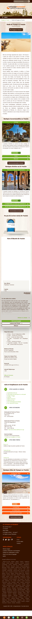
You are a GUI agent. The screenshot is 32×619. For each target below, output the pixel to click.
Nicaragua (9, 589)
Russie (9, 594)
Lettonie (23, 583)
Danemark (27, 571)
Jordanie (22, 582)
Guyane (11, 577)
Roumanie (4, 594)
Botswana (4, 567)
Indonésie (7, 580)
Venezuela (4, 602)
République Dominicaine (23, 594)
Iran (11, 580)
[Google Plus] (9, 540)
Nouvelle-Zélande (21, 589)
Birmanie (13, 566)
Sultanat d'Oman (15, 598)
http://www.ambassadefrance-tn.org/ (16, 429)
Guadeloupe (16, 576)
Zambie (13, 602)
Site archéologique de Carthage (14, 401)
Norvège (14, 589)
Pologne (4, 592)
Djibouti (3, 573)
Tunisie (7, 601)
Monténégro (19, 588)
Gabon (3, 576)
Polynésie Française (12, 592)
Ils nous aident (20, 541)
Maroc (16, 586)
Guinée (27, 576)
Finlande (23, 574)
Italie (9, 582)
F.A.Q (18, 539)
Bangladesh (26, 564)
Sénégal (27, 598)
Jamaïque (13, 582)
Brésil (8, 567)
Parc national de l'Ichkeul (12, 403)
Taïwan (14, 599)
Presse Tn (6, 444)
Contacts (19, 543)
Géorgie (15, 577)
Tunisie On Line (7, 450)
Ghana (7, 576)
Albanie (12, 561)
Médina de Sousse (11, 398)
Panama (15, 591)
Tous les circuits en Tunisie (16, 517)
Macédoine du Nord (10, 585)
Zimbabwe (18, 602)
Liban (28, 583)
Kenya (4, 583)
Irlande (14, 580)
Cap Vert (20, 569)
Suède (22, 598)
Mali (9, 586)
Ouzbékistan (9, 591)
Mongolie (14, 588)
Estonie (8, 574)
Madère (23, 585)
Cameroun (10, 569)
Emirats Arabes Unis (19, 573)
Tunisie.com (6, 457)
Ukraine (23, 601)
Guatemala (22, 576)
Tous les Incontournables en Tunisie (16, 163)
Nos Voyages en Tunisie (16, 29)
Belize (3, 566)
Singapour (20, 596)
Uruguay (27, 601)
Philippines (27, 591)
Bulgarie (12, 567)
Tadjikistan (4, 599)
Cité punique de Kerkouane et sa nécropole (16, 394)
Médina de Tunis (10, 400)
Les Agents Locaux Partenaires (9, 534)
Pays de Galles (21, 591)
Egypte (12, 573)
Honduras (24, 577)
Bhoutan (8, 566)
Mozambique (26, 588)
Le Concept (5, 528)
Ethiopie (18, 574)
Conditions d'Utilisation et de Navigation (11, 550)
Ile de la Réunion (13, 579)
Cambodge (4, 569)
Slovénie (26, 596)
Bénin (28, 567)
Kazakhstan (27, 582)
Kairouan (9, 397)
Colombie (4, 570)
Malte (13, 586)
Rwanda (14, 594)
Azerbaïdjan (4, 564)
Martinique (22, 586)
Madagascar (18, 585)
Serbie (27, 595)
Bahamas (15, 564)
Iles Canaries (21, 579)
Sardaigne (21, 595)
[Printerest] (12, 540)
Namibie (4, 589)
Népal (28, 589)
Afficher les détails (22, 317)
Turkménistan (13, 601)
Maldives (5, 586)
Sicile (9, 596)
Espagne (4, 574)
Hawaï (19, 577)
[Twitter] (6, 540)
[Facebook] (3, 540)
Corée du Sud (16, 570)
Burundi (24, 567)
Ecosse (8, 573)
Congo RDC (9, 570)
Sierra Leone (14, 596)
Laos (19, 583)
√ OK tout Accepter (16, 321)
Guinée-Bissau (5, 577)
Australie (27, 563)
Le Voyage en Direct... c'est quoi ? (10, 532)
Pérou (24, 592)
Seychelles (4, 596)
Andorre (21, 561)
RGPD (4, 556)
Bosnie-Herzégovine (24, 566)
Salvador (15, 595)
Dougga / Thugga (11, 395)
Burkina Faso (18, 567)
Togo (24, 599)
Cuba (6, 571)
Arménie (22, 563)
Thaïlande (19, 599)
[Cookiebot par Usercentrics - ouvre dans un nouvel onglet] (23, 293)
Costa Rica (22, 570)
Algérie (17, 561)
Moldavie (9, 588)
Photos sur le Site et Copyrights (10, 554)
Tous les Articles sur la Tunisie (16, 210)
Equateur (27, 573)
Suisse (8, 598)
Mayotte (27, 586)
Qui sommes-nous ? (7, 526)
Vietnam (9, 602)
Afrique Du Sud (6, 561)
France (27, 574)
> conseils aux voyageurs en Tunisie (12, 437)
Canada (15, 569)
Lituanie (3, 585)
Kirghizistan (9, 583)
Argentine (17, 563)
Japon (18, 582)
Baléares (20, 564)
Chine (28, 569)
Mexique (4, 588)
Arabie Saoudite (10, 563)
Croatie (27, 570)
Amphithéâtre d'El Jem (12, 392)
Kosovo (15, 583)
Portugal (20, 592)
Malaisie (28, 585)
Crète (3, 571)
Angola (3, 563)
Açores (10, 564)
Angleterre (27, 561)
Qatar (28, 592)
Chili (24, 569)
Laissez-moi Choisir (15, 323)
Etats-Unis (13, 574)
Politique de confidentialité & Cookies (11, 552)
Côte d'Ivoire (21, 571)
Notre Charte (5, 530)
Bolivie (17, 566)
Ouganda (4, 591)
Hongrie (28, 577)
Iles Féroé (27, 579)
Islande (19, 580)
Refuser (16, 325)
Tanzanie (10, 599)
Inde (3, 580)
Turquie (18, 601)
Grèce (11, 576)
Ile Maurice (5, 579)
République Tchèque (6, 595)
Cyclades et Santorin (13, 571)
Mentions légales (6, 548)
